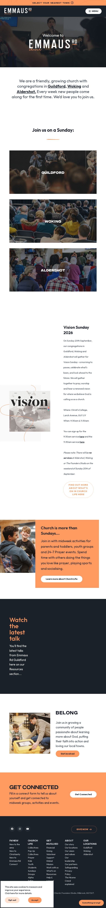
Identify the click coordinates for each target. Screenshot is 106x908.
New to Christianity (14, 853)
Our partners (71, 864)
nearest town (51, 3)
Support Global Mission (50, 861)
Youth (30, 864)
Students (32, 867)
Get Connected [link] (83, 794)
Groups (31, 874)
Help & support (50, 879)
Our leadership (70, 859)
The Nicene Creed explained (70, 880)
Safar (30, 880)
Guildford (87, 847)
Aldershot (88, 854)
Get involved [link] (67, 753)
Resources (51, 874)
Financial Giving (50, 849)
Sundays (32, 870)
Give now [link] (82, 829)
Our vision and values (70, 853)
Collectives (33, 847)
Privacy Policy (68, 872)
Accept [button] (34, 900)
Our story (69, 844)
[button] (93, 11)
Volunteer (51, 854)
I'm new (13, 840)
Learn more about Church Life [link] (61, 579)
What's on (51, 870)
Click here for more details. (18, 893)
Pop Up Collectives (33, 853)
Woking (87, 851)
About (69, 840)
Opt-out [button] (12, 900)
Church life (33, 842)
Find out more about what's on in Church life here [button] (78, 489)
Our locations (71, 847)
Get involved (52, 842)
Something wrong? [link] (91, 903)
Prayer (31, 857)
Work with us (52, 867)
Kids (30, 861)
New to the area (14, 846)
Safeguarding (71, 867)
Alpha (31, 877)
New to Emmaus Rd (15, 859)
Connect (13, 864)
